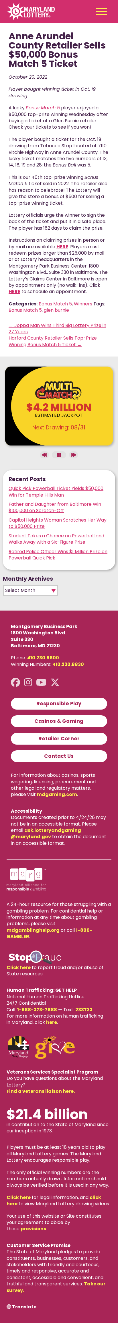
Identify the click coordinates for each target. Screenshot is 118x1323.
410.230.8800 (43, 657)
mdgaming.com (57, 794)
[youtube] (41, 682)
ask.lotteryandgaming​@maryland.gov (46, 833)
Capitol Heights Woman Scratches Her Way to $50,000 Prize (58, 523)
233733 (84, 1009)
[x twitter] (55, 682)
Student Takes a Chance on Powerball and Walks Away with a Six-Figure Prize (56, 538)
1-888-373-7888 (37, 1009)
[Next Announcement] (73, 454)
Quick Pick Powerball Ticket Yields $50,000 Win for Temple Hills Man (56, 491)
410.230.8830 (68, 664)
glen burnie (56, 310)
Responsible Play (58, 703)
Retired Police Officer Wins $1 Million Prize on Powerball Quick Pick (58, 554)
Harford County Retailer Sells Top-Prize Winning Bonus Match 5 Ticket (53, 341)
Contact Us (59, 756)
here (51, 1022)
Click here (19, 967)
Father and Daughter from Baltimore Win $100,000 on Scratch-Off (55, 507)
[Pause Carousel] (59, 454)
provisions (33, 1228)
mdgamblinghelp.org (33, 930)
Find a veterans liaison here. (41, 1091)
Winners (83, 304)
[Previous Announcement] (44, 454)
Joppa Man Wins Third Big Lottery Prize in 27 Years (57, 328)
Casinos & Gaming (58, 721)
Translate (24, 1307)
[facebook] (15, 682)
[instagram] (28, 682)
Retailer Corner (59, 738)
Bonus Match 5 (55, 304)
